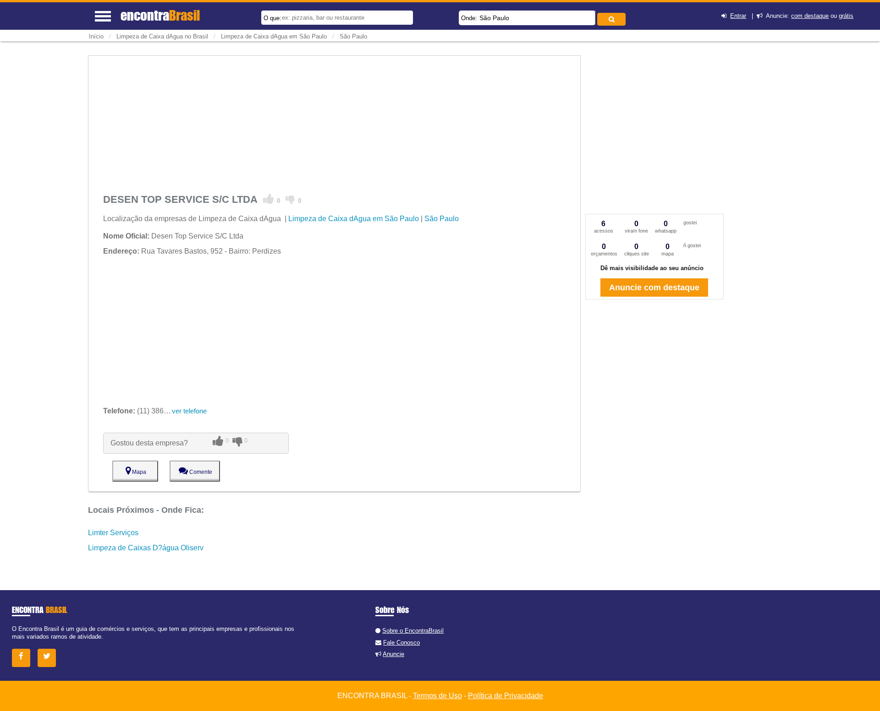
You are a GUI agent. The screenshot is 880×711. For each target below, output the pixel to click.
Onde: (469, 18)
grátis (846, 15)
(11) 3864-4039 (145, 411)
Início (96, 36)
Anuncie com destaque (654, 287)
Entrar (738, 15)
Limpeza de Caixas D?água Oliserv (146, 548)
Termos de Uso (437, 696)
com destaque (810, 15)
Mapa (138, 472)
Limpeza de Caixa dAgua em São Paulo (274, 36)
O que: (272, 18)
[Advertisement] (334, 120)
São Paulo (494, 18)
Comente (200, 472)
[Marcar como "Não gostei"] (290, 199)
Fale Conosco (401, 642)
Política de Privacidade (505, 696)
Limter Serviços (113, 533)
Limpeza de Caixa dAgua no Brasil (162, 36)
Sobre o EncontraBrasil (413, 630)
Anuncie (393, 654)
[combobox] (527, 18)
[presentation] (593, 18)
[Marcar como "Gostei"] (268, 199)
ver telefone (189, 411)
